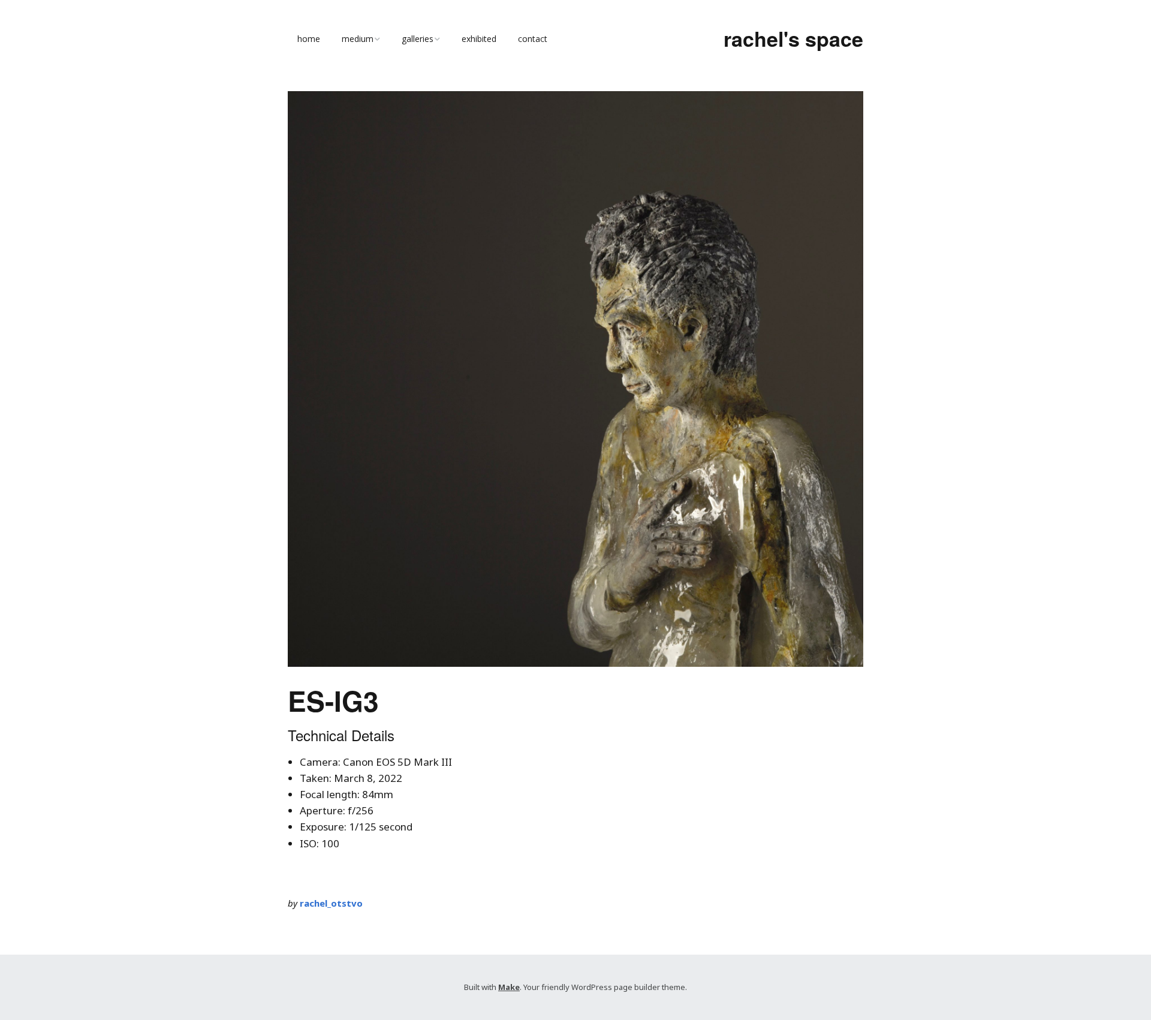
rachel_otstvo (331, 903)
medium (357, 38)
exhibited (479, 38)
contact (532, 38)
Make (509, 987)
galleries (417, 38)
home (308, 38)
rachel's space (793, 38)
